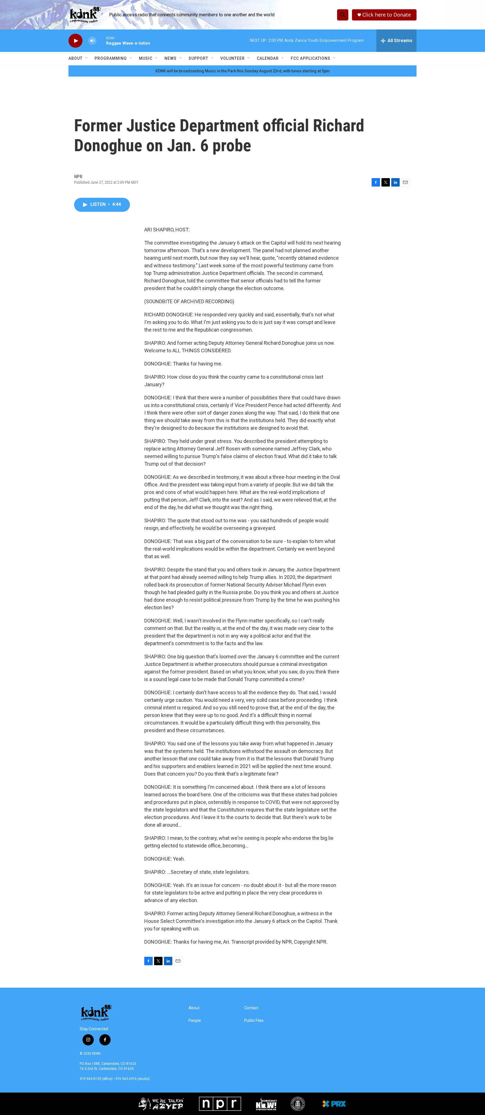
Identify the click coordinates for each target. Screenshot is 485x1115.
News (170, 58)
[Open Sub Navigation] (86, 58)
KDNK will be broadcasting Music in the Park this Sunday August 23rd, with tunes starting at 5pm (242, 71)
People (195, 1021)
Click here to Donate (386, 15)
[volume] (92, 41)
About (75, 58)
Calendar (268, 58)
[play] (75, 41)
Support (198, 58)
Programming (111, 58)
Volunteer (232, 58)
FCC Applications (310, 58)
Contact (251, 1008)
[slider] (101, 40)
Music (145, 58)
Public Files (254, 1021)
